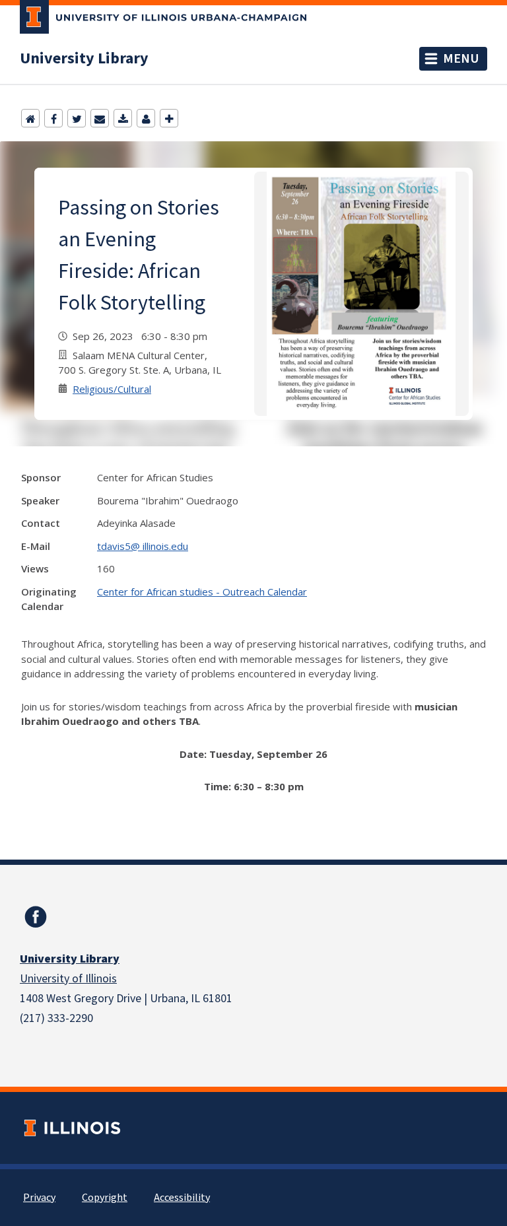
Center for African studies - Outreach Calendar (202, 591)
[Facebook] (53, 118)
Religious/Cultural (112, 388)
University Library (84, 59)
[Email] (99, 118)
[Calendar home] (30, 118)
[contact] (146, 118)
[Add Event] (169, 118)
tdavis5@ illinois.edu (142, 546)
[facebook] (35, 917)
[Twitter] (76, 118)
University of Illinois (68, 979)
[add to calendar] (123, 118)
